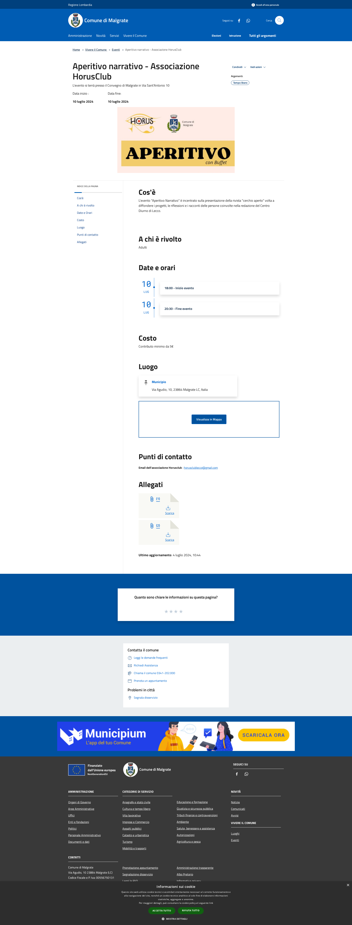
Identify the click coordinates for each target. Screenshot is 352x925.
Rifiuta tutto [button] (190, 910)
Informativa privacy (189, 881)
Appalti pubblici (132, 828)
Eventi (116, 49)
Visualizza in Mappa (209, 419)
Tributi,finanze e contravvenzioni (197, 815)
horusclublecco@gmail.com (201, 467)
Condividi (237, 67)
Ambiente (183, 822)
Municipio (159, 381)
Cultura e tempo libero (136, 809)
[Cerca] (279, 20)
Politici (72, 828)
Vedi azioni (256, 67)
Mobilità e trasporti (134, 848)
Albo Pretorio (185, 874)
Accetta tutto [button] (162, 910)
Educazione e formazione (192, 802)
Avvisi (235, 815)
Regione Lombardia (80, 5)
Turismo (127, 842)
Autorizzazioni (186, 835)
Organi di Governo (79, 802)
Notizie (235, 802)
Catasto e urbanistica (135, 835)
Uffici (71, 815)
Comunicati (238, 809)
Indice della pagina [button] (87, 186)
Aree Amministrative (81, 809)
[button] (175, 919)
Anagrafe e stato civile (136, 802)
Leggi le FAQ (130, 881)
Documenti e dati (78, 842)
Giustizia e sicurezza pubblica (195, 808)
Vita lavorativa (131, 815)
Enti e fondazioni (78, 822)
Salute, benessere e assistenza (196, 828)
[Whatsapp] (246, 20)
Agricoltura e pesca (189, 841)
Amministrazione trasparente (195, 868)
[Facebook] (237, 20)
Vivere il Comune (96, 49)
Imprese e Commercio (135, 822)
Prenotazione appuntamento (140, 868)
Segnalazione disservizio (137, 874)
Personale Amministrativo (84, 835)
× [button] (347, 885)
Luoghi (235, 833)
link (211, 903)
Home (76, 49)
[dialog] (176, 903)
